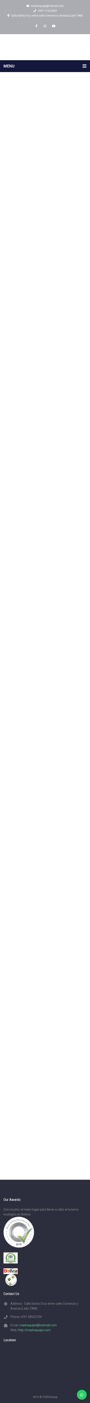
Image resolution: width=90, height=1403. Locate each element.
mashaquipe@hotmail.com (47, 5)
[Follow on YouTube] (53, 26)
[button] (45, 560)
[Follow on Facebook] (36, 26)
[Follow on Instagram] (45, 26)
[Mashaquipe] (45, 46)
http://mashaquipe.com (34, 1330)
